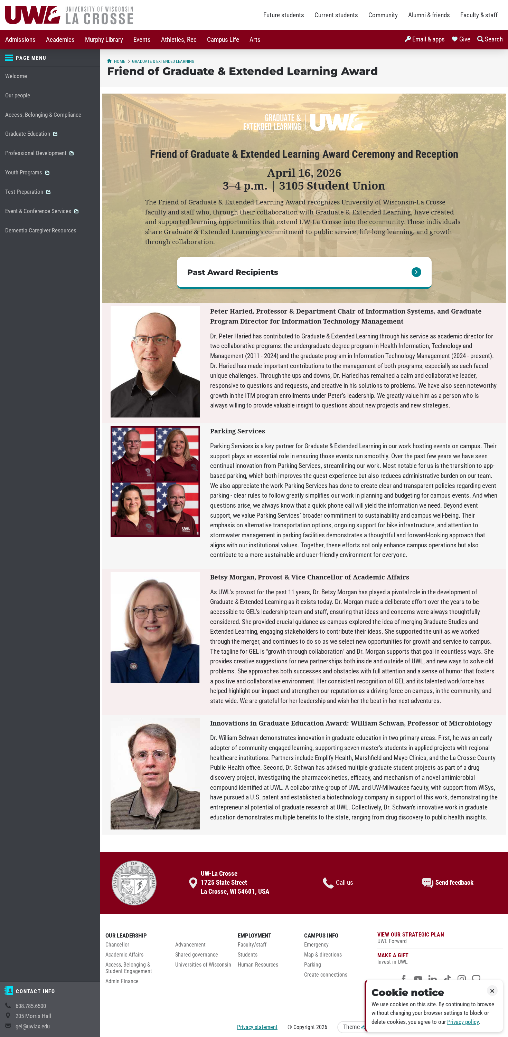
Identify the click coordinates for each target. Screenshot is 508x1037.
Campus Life (223, 40)
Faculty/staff (252, 945)
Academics (60, 40)
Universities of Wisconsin (203, 965)
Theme (352, 1027)
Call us (344, 882)
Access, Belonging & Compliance (43, 115)
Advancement (190, 945)
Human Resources (258, 965)
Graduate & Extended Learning (163, 61)
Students (247, 955)
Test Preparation (25, 192)
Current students (336, 15)
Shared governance (196, 955)
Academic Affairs (124, 955)
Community (383, 15)
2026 (321, 1027)
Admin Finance (122, 981)
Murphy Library (104, 40)
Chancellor (117, 945)
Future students (283, 15)
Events (142, 40)
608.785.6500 (31, 1006)
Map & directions (323, 955)
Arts (255, 40)
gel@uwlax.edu (33, 1026)
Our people (17, 95)
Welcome (16, 76)
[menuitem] (20, 39)
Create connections (325, 975)
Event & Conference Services (39, 211)
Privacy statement (257, 1027)
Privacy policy (463, 1022)
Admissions (20, 40)
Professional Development (36, 153)
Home (119, 61)
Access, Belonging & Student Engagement (128, 968)
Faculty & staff (479, 15)
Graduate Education (28, 134)
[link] (304, 273)
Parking (312, 965)
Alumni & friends (429, 15)
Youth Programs (24, 172)
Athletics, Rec (179, 40)
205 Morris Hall (33, 1016)
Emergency (316, 945)
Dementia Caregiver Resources (40, 230)
